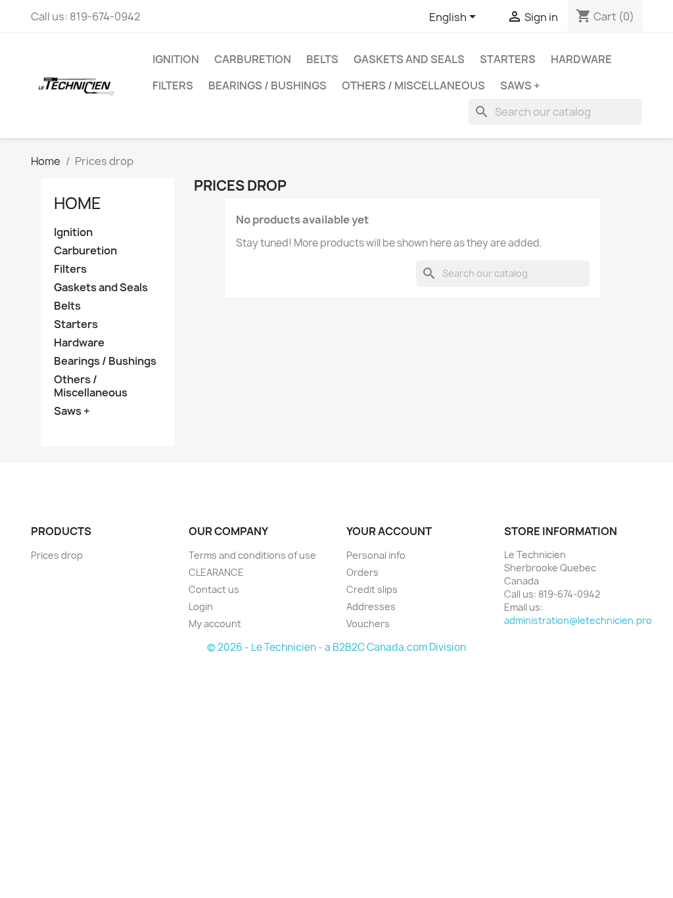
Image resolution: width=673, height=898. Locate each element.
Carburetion (252, 59)
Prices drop (57, 555)
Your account (389, 531)
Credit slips (372, 589)
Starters (508, 59)
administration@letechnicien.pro (578, 620)
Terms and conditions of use (252, 555)
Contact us (214, 589)
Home (77, 203)
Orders (362, 572)
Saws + (520, 85)
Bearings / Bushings (267, 85)
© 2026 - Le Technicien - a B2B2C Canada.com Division (336, 647)
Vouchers (368, 623)
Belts (322, 59)
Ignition (175, 59)
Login (201, 606)
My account (215, 623)
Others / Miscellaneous (413, 85)
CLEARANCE (216, 572)
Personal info (376, 555)
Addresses (371, 606)
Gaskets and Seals (409, 59)
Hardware (581, 59)
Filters (172, 85)
